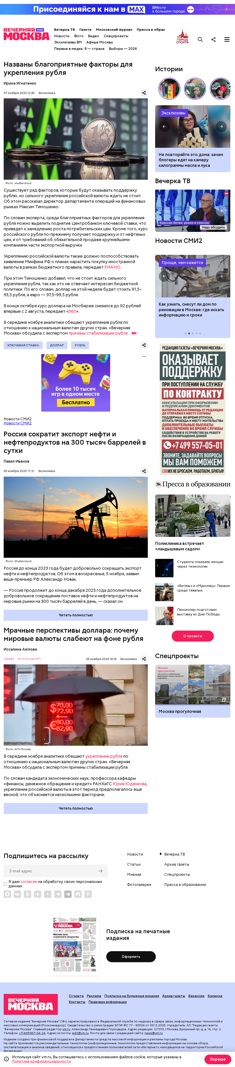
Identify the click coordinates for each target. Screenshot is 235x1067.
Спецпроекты (116, 36)
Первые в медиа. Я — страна (79, 48)
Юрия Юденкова (129, 784)
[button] (223, 88)
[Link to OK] (27, 894)
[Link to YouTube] (47, 894)
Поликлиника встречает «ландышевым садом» (179, 546)
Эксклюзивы (173, 113)
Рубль (80, 345)
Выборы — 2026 (123, 48)
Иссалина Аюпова (20, 649)
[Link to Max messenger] (7, 894)
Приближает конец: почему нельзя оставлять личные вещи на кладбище (193, 160)
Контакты (77, 1002)
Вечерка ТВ (64, 29)
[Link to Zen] (37, 894)
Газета (85, 29)
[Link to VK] (17, 894)
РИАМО (112, 267)
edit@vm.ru (80, 1033)
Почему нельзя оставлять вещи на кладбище (192, 126)
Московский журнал (114, 29)
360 (72, 311)
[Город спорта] (182, 39)
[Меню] (227, 39)
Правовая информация (108, 1002)
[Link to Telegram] (58, 894)
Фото (79, 36)
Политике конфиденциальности (41, 1061)
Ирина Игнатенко (20, 83)
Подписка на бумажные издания (131, 996)
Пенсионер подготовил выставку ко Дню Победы (198, 612)
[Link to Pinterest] (88, 894)
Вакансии (196, 996)
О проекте (192, 636)
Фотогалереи (139, 885)
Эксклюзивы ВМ (68, 42)
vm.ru (66, 1029)
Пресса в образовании (157, 29)
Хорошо (218, 1059)
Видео (93, 36)
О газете (76, 996)
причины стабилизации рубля (98, 333)
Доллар (57, 345)
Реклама (94, 996)
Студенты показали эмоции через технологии (200, 564)
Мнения (134, 874)
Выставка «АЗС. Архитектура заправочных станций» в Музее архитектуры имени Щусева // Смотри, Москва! (169, 89)
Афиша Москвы (99, 42)
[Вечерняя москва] (31, 1004)
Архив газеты (176, 864)
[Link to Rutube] (78, 894)
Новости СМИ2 (18, 423)
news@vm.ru (154, 1033)
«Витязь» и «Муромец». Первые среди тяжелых (203, 588)
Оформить (131, 956)
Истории (169, 69)
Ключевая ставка (23, 345)
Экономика (46, 93)
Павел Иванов (16, 461)
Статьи (133, 864)
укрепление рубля (103, 756)
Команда (215, 996)
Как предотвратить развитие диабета (192, 276)
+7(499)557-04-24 (32, 1033)
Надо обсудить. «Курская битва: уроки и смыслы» (192, 211)
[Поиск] (200, 39)
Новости (61, 36)
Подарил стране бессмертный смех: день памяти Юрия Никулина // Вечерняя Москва (195, 89)
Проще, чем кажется (182, 262)
